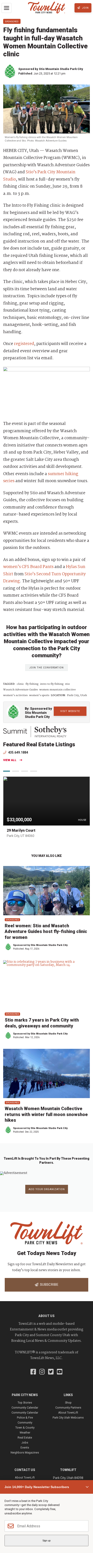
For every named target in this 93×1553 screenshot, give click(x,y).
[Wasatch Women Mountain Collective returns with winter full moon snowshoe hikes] (46, 1073)
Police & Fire (25, 1417)
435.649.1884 (17, 752)
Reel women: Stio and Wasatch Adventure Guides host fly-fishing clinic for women (46, 931)
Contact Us (24, 1470)
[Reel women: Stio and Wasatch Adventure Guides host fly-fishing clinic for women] (46, 890)
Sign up (46, 1540)
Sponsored (12, 21)
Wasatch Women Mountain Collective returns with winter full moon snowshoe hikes (46, 1114)
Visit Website (70, 711)
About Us (46, 1316)
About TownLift (68, 1412)
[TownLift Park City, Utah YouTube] (60, 1372)
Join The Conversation (46, 667)
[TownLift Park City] (46, 8)
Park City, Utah (77, 695)
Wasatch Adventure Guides (20, 690)
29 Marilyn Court (21, 830)
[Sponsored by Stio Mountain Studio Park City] (10, 71)
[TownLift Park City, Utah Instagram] (42, 1372)
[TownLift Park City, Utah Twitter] (51, 1372)
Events (25, 1447)
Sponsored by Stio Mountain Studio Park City (50, 69)
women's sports (39, 695)
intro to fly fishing (51, 684)
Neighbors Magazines (25, 1452)
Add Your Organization (46, 1189)
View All (9, 760)
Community (25, 1422)
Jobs (24, 1442)
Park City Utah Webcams (68, 1417)
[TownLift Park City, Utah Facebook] (33, 1372)
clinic (20, 684)
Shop (68, 1402)
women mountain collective (57, 690)
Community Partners (68, 1407)
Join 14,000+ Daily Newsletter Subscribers (37, 1487)
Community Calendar (25, 1407)
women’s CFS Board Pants (28, 566)
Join (85, 7)
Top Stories (25, 1402)
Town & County (25, 1427)
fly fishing (32, 684)
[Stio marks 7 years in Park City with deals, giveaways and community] (46, 985)
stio (67, 684)
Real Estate (25, 1437)
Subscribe (48, 1285)
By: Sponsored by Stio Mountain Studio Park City (38, 713)
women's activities (15, 695)
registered (24, 343)
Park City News (25, 1395)
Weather (25, 1432)
